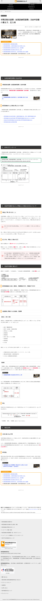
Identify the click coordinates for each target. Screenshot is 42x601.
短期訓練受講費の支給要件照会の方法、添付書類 (13, 47)
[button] (39, 315)
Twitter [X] (5, 577)
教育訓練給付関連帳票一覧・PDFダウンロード (11, 532)
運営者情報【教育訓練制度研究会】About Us (11, 579)
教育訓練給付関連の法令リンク (8, 527)
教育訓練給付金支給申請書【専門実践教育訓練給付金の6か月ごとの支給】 (19, 118)
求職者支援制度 (4, 15)
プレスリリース (5, 593)
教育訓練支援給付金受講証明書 (10, 122)
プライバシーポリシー (33, 509)
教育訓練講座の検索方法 (7, 521)
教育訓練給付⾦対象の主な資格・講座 (10, 524)
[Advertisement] (21, 65)
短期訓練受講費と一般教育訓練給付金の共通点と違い (14, 45)
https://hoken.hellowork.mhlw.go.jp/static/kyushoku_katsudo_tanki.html (16, 161)
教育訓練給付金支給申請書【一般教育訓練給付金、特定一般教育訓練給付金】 (20, 116)
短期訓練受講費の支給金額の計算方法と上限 (12, 49)
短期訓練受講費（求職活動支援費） (10, 44)
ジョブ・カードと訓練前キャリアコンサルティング (12, 535)
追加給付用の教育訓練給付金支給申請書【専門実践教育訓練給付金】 (18, 120)
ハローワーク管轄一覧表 (7, 529)
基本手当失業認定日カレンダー (8, 538)
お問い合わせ (4, 587)
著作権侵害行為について (7, 590)
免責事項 (4, 585)
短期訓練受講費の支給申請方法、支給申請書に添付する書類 (15, 51)
